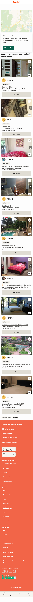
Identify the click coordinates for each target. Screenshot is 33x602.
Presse (4, 499)
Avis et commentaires (8, 556)
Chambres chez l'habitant (9, 463)
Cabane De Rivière (7, 87)
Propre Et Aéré (6, 126)
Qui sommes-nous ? (8, 539)
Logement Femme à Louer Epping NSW (13, 404)
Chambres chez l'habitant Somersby (12, 424)
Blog (4, 490)
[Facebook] (3, 571)
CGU (4, 512)
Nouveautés (6, 521)
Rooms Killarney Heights (9, 245)
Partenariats (6, 503)
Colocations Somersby (8, 429)
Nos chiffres (6, 516)
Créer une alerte (8, 48)
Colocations (6, 468)
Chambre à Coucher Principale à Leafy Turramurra (15, 166)
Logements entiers (7, 481)
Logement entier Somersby (9, 442)
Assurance (5, 547)
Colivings (5, 472)
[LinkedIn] (14, 571)
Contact (5, 534)
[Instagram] (7, 571)
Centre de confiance (8, 552)
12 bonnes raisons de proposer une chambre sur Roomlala (15, 561)
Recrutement (6, 494)
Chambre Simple (6, 206)
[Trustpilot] (9, 580)
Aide (4, 530)
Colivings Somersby (7, 433)
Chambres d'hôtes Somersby (10, 437)
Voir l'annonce (16, 94)
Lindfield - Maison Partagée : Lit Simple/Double (15, 325)
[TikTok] (10, 571)
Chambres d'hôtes (7, 476)
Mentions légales (7, 508)
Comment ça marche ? (8, 543)
